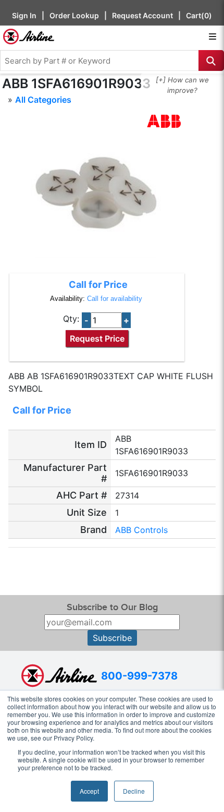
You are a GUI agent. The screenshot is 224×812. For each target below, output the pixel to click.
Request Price (97, 338)
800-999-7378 (139, 676)
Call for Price (98, 284)
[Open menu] (212, 36)
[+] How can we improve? (182, 85)
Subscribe (112, 638)
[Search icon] (211, 60)
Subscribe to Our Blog (112, 607)
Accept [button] (89, 790)
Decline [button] (134, 790)
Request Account (142, 15)
